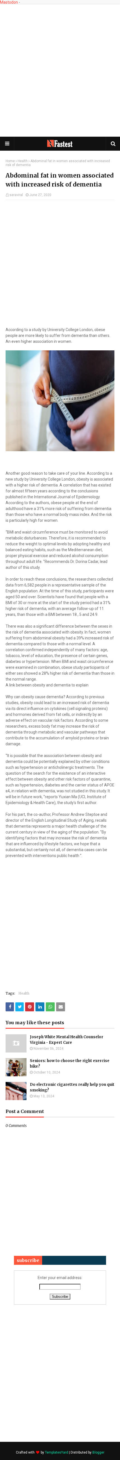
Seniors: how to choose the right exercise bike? (69, 1063)
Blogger (98, 1452)
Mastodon (9, 2)
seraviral (16, 195)
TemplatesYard (56, 1452)
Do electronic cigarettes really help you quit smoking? (72, 1087)
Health (23, 161)
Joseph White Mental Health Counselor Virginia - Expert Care (66, 1040)
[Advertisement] (60, 70)
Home (10, 161)
